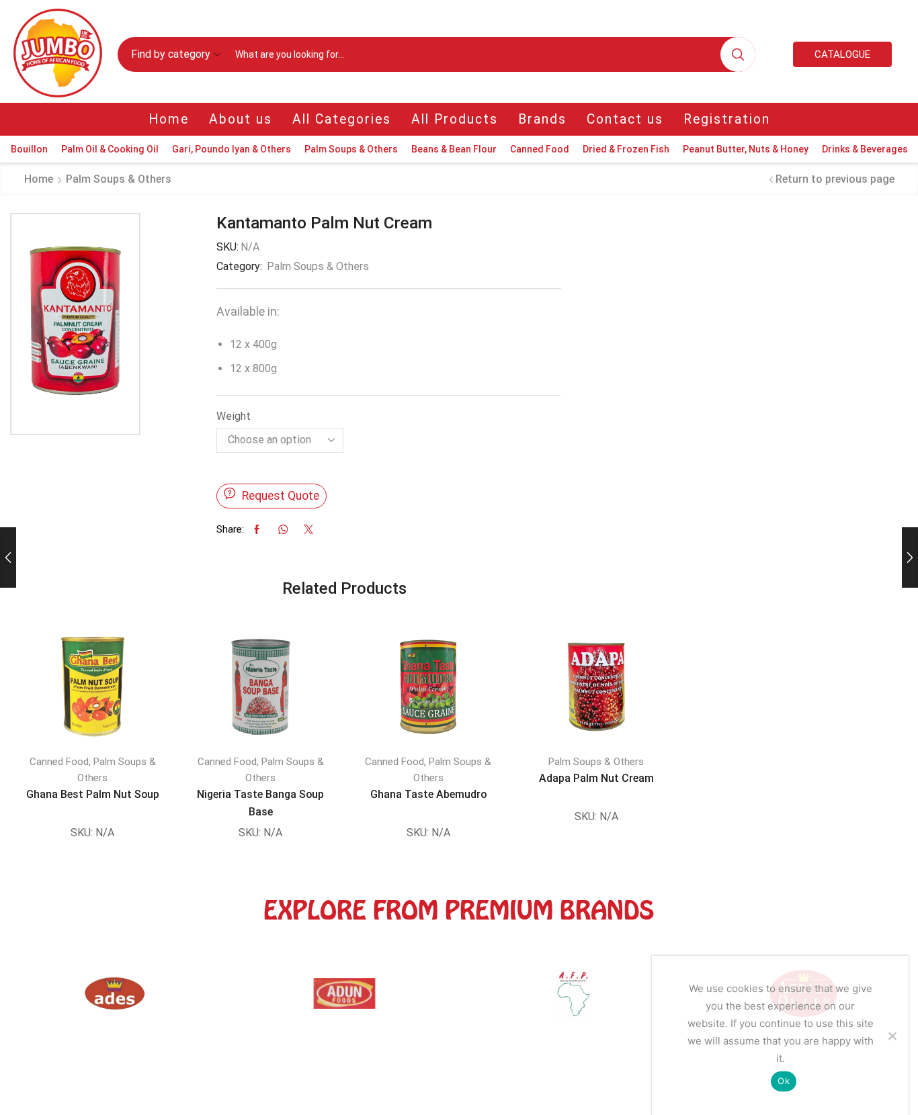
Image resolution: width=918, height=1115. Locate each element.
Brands (542, 119)
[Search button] (737, 54)
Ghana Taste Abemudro (428, 794)
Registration (726, 119)
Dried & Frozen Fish (626, 149)
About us (240, 119)
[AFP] (345, 1000)
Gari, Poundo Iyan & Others (231, 149)
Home (169, 119)
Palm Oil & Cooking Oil (110, 149)
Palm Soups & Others (351, 149)
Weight (233, 416)
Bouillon (29, 149)
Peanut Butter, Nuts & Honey (745, 149)
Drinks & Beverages (865, 149)
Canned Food (539, 149)
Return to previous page (835, 179)
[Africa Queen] (574, 1000)
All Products (454, 119)
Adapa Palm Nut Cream (596, 778)
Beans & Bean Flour (454, 149)
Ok (784, 1080)
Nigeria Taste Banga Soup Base (260, 802)
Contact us (625, 119)
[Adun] (115, 1000)
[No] (892, 1035)
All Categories (341, 119)
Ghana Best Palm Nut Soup (92, 794)
